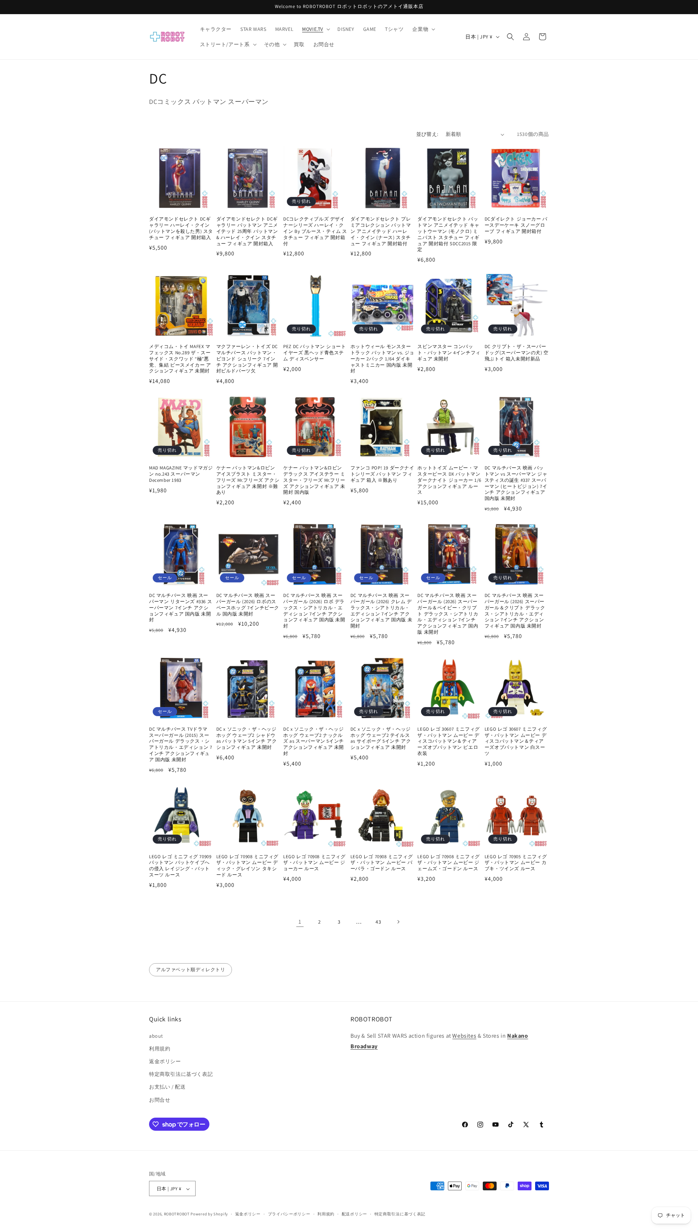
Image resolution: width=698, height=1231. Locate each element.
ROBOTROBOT (177, 1214)
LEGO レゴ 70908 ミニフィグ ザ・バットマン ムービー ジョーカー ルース (314, 863)
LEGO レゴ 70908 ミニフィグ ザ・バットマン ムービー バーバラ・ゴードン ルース (381, 863)
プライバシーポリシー (289, 1213)
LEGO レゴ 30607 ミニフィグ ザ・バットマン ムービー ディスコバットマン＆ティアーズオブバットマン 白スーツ (516, 741)
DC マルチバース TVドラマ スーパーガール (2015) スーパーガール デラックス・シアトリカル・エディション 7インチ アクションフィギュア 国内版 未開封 (180, 744)
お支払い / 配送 (167, 1086)
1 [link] (299, 921)
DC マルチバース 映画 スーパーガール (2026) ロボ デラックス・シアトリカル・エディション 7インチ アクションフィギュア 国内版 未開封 (314, 611)
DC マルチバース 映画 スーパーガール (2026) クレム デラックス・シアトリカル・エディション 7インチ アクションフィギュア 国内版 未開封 (381, 611)
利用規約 (159, 1048)
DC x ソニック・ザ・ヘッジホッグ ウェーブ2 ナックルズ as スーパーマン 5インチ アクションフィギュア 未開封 (313, 741)
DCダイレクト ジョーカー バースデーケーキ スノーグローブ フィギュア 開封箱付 (516, 225)
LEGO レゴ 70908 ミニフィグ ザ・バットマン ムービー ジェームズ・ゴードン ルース (448, 863)
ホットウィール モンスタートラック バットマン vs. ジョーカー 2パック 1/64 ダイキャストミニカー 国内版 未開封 (382, 359)
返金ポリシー (165, 1061)
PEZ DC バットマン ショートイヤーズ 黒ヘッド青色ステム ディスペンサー (314, 353)
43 (378, 922)
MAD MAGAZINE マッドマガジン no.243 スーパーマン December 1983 (181, 474)
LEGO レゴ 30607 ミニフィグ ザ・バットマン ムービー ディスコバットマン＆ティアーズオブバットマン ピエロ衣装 (448, 741)
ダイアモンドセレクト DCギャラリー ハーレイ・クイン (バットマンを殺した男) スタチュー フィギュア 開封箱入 (181, 228)
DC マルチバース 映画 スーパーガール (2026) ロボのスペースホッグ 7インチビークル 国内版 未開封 (247, 605)
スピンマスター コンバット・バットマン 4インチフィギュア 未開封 (448, 353)
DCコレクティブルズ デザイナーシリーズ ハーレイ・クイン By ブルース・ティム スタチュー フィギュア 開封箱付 (315, 231)
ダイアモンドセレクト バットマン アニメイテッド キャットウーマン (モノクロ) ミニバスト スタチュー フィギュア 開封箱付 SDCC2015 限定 (448, 234)
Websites (464, 1035)
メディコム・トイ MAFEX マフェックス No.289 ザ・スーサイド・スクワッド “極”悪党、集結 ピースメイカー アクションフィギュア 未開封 (180, 359)
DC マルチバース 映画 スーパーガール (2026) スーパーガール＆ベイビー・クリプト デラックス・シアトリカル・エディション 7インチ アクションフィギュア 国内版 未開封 (447, 614)
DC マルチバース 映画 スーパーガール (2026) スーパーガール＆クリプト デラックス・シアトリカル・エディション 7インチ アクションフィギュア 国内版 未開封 (515, 611)
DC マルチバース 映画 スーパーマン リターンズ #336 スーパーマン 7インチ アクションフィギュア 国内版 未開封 (180, 608)
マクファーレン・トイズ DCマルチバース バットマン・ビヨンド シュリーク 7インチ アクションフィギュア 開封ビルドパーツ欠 (247, 359)
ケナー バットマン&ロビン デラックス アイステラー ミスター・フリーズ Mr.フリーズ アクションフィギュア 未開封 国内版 (314, 480)
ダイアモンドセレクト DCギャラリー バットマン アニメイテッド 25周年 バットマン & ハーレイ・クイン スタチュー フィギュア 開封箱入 (247, 231)
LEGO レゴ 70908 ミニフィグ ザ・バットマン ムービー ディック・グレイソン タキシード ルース (247, 866)
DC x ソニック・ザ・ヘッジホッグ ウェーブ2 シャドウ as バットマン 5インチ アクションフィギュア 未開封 (246, 738)
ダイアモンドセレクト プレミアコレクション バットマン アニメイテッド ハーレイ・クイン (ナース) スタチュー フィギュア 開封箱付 (380, 231)
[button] (315, 29)
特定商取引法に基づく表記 (181, 1074)
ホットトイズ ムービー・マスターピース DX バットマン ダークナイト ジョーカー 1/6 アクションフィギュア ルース (449, 480)
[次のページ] (398, 922)
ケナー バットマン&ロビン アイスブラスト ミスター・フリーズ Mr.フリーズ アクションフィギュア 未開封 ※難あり (248, 480)
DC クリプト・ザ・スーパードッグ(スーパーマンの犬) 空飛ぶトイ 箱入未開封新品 (517, 353)
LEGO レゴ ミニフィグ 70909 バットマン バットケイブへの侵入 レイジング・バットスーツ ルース (180, 866)
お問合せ (159, 1099)
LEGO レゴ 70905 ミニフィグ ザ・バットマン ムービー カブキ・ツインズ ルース (516, 863)
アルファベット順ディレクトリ (190, 969)
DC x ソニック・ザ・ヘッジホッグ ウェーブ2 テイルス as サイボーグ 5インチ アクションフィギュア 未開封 (380, 738)
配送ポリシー (354, 1213)
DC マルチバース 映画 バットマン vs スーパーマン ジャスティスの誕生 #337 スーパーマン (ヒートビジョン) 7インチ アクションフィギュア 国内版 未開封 (516, 483)
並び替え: (427, 134)
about (156, 1035)
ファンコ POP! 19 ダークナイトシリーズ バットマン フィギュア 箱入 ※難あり (382, 474)
